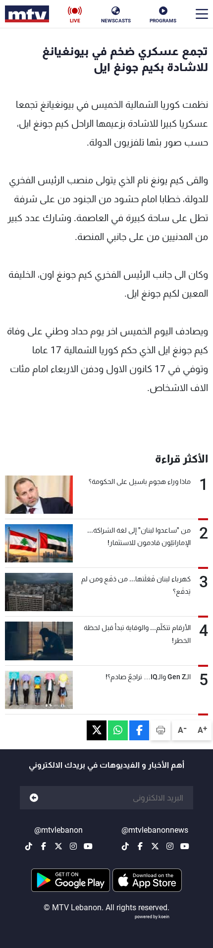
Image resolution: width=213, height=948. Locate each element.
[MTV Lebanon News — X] (155, 846)
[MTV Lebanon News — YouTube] (184, 846)
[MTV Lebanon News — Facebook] (140, 846)
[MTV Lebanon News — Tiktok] (125, 846)
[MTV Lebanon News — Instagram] (169, 846)
